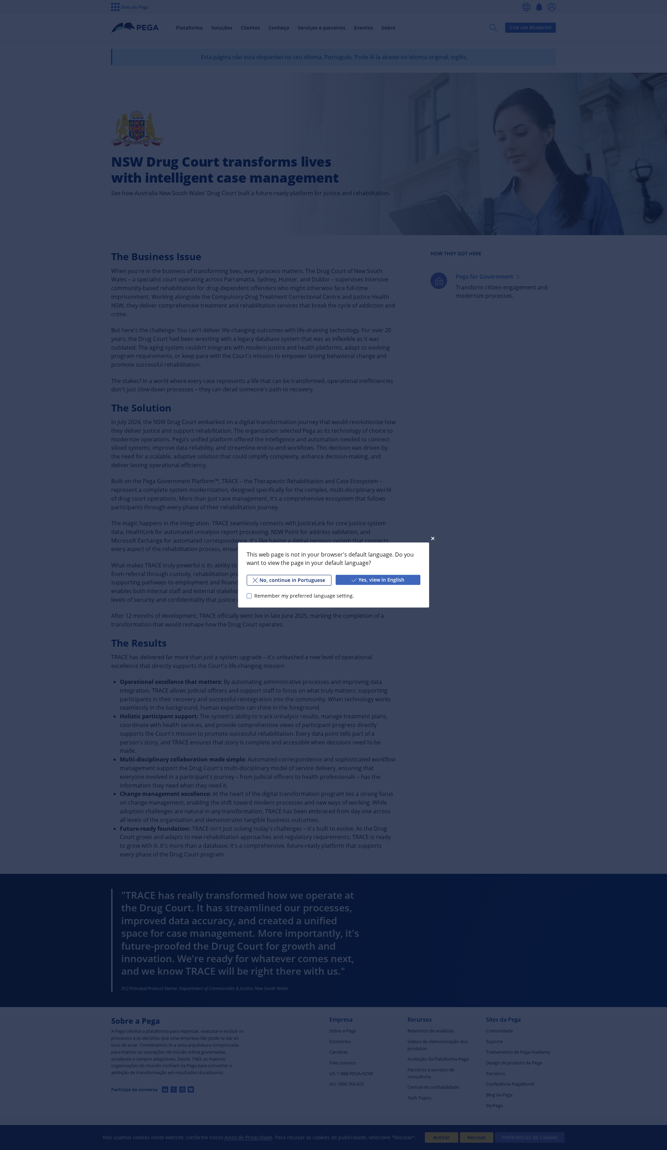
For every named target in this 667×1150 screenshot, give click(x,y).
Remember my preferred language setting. (304, 595)
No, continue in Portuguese (292, 580)
